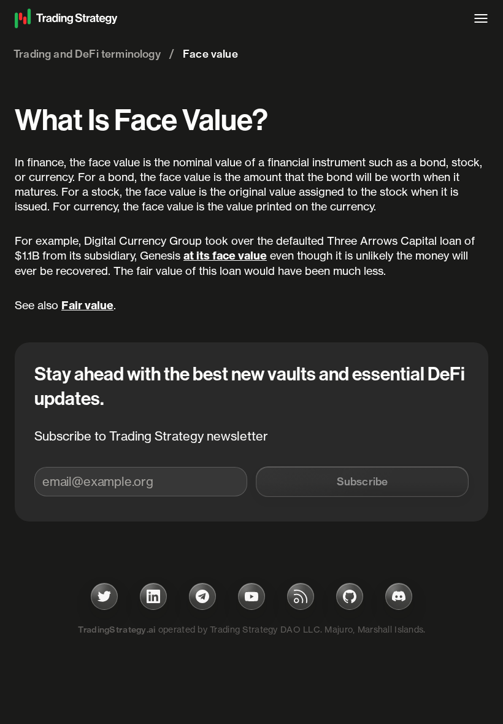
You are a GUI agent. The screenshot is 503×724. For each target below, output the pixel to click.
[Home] (238, 18)
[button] (362, 481)
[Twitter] (104, 596)
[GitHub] (349, 596)
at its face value (225, 255)
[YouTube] (251, 596)
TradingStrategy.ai (117, 629)
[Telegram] (202, 596)
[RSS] (300, 596)
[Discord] (398, 596)
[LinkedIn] (153, 596)
